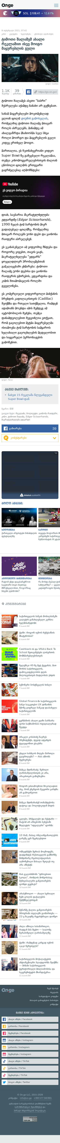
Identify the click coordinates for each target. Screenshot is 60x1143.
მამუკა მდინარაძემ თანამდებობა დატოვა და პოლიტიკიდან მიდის (30, 807)
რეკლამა (20, 413)
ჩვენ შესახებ (52, 988)
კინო (4, 34)
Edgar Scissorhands (37, 416)
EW (11, 408)
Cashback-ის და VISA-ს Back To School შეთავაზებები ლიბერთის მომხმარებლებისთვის (30, 654)
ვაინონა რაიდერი (48, 413)
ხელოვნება (26, 34)
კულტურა (13, 34)
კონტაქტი (54, 1004)
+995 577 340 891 (43, 1098)
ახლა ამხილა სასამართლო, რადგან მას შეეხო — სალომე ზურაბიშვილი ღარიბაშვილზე (30, 931)
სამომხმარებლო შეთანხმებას (28, 1107)
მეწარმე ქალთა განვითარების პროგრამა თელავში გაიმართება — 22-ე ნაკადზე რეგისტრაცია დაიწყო (30, 915)
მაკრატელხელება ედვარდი (16, 419)
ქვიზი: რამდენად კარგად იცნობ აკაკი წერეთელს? (30, 947)
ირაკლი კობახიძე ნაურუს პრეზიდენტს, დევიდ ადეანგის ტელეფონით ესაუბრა (30, 742)
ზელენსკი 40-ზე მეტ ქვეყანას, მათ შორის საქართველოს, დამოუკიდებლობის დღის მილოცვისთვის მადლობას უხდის (30, 672)
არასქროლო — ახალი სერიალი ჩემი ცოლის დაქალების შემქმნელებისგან (30, 898)
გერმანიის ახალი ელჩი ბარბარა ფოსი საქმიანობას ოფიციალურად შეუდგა (30, 725)
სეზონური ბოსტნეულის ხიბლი (30, 690)
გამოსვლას (34, 118)
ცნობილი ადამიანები (43, 34)
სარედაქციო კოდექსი (48, 996)
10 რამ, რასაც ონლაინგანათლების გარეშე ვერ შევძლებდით (30, 840)
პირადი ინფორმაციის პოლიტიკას (30, 1110)
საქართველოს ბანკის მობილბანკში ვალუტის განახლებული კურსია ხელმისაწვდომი (30, 621)
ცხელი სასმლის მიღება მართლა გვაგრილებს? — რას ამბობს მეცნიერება (30, 758)
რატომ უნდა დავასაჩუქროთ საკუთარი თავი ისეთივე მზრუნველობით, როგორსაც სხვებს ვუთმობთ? (18, 575)
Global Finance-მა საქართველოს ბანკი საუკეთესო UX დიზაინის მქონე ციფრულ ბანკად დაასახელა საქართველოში (30, 707)
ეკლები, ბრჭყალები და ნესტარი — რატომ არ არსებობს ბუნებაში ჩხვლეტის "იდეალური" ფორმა (30, 824)
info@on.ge (26, 1098)
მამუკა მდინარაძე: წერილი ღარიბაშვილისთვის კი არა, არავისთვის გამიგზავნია (30, 775)
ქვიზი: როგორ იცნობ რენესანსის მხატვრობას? (30, 637)
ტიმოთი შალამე (16, 416)
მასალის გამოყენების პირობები (44, 1000)
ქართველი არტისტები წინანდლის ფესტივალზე (18, 523)
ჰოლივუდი (32, 413)
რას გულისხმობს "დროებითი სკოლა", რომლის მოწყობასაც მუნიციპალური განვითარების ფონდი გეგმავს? (30, 880)
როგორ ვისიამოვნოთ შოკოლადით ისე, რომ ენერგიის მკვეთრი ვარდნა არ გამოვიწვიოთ (30, 791)
